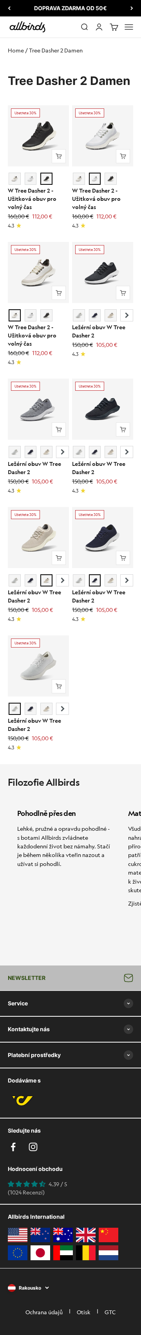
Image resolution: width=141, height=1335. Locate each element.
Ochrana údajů (44, 1311)
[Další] (131, 8)
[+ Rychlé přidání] (59, 156)
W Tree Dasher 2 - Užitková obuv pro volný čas (32, 198)
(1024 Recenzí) (26, 1192)
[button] (126, 315)
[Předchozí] (9, 8)
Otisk (83, 1311)
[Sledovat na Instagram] (33, 1147)
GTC (110, 1311)
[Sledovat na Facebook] (13, 1147)
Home (16, 50)
